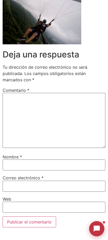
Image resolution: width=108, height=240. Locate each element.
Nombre (12, 157)
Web (7, 199)
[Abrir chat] (96, 228)
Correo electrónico (23, 178)
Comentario (16, 90)
